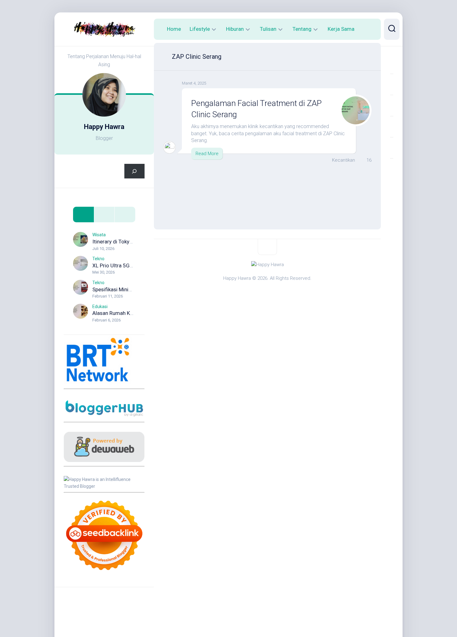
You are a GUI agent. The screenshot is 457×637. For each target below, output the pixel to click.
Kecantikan (343, 160)
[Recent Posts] (83, 215)
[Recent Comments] (124, 215)
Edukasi (100, 306)
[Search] (134, 171)
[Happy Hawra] (391, 84)
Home (174, 29)
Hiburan (235, 29)
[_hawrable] (391, 105)
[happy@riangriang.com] (391, 147)
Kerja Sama (341, 29)
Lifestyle (200, 29)
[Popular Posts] (104, 215)
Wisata (99, 234)
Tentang (302, 29)
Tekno (98, 258)
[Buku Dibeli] (391, 168)
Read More (207, 153)
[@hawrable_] (391, 63)
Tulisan (268, 29)
